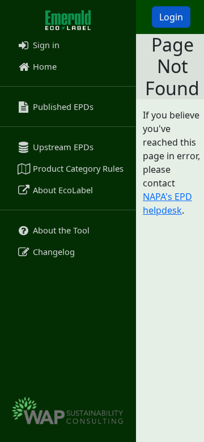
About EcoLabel (62, 190)
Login (171, 17)
